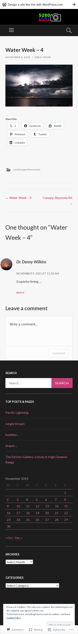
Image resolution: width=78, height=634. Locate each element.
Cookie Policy (13, 617)
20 (47, 513)
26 (37, 519)
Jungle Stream (15, 424)
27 (47, 519)
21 (56, 513)
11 (28, 506)
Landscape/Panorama (27, 169)
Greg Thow (43, 57)
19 (37, 513)
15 (66, 506)
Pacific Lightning (16, 412)
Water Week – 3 (18, 197)
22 (66, 513)
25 (28, 519)
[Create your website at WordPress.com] (39, 4)
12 (37, 506)
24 (18, 519)
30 (8, 526)
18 (28, 513)
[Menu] (11, 30)
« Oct (9, 538)
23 (8, 519)
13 (47, 506)
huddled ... (12, 434)
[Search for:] (38, 383)
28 (56, 519)
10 (18, 506)
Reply (20, 292)
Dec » (18, 538)
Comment (58, 353)
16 (8, 513)
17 (18, 513)
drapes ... (11, 445)
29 (66, 519)
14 (56, 506)
